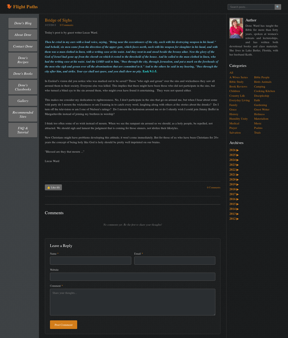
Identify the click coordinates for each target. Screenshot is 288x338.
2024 (234, 160)
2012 (234, 218)
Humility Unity (238, 118)
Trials (257, 132)
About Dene (22, 34)
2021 (234, 174)
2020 (234, 179)
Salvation (235, 132)
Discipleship (261, 95)
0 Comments (66, 25)
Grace (233, 109)
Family (233, 105)
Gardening (260, 105)
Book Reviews (238, 86)
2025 (234, 155)
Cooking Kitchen (264, 91)
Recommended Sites (23, 114)
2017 (234, 194)
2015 (234, 204)
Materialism (261, 118)
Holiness (259, 114)
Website (54, 269)
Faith (257, 100)
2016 (234, 199)
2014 (234, 209)
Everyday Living (239, 100)
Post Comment (63, 325)
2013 (234, 213)
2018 (234, 189)
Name (54, 253)
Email (138, 253)
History (233, 114)
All (231, 72)
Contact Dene (23, 46)
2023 (234, 164)
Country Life (237, 95)
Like (53, 187)
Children (234, 91)
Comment (56, 286)
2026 (234, 150)
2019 (234, 184)
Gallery (22, 100)
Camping (259, 86)
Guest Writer (261, 109)
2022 (234, 169)
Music (258, 123)
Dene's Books (23, 73)
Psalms (258, 128)
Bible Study (236, 82)
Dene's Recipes (22, 59)
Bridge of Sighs (58, 20)
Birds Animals (263, 82)
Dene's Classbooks (23, 87)
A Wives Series (238, 77)
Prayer (233, 128)
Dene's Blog (23, 23)
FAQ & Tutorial (22, 130)
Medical (234, 123)
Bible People (262, 77)
